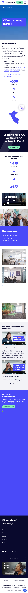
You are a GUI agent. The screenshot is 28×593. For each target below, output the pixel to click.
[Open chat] (25, 590)
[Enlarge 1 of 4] (24, 251)
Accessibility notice (21, 585)
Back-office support (19, 73)
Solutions (4, 539)
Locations (9, 7)
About (3, 529)
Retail (11, 70)
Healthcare (17, 69)
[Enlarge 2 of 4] (24, 269)
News (3, 542)
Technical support (8, 76)
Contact (20, 2)
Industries (4, 533)
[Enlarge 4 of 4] (24, 304)
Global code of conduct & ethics (9, 585)
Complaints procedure (6, 587)
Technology (16, 70)
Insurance (11, 69)
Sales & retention (16, 74)
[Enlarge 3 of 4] (24, 287)
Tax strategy (16, 587)
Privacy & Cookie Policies (14, 582)
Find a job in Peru (8, 406)
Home (3, 7)
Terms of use (6, 580)
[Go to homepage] (9, 2)
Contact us (15, 558)
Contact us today (14, 147)
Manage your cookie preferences (18, 580)
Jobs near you (9, 572)
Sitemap (24, 587)
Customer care (7, 74)
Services (4, 536)
